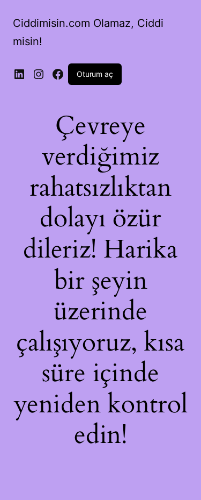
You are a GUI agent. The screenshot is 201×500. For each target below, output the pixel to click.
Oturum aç (95, 73)
